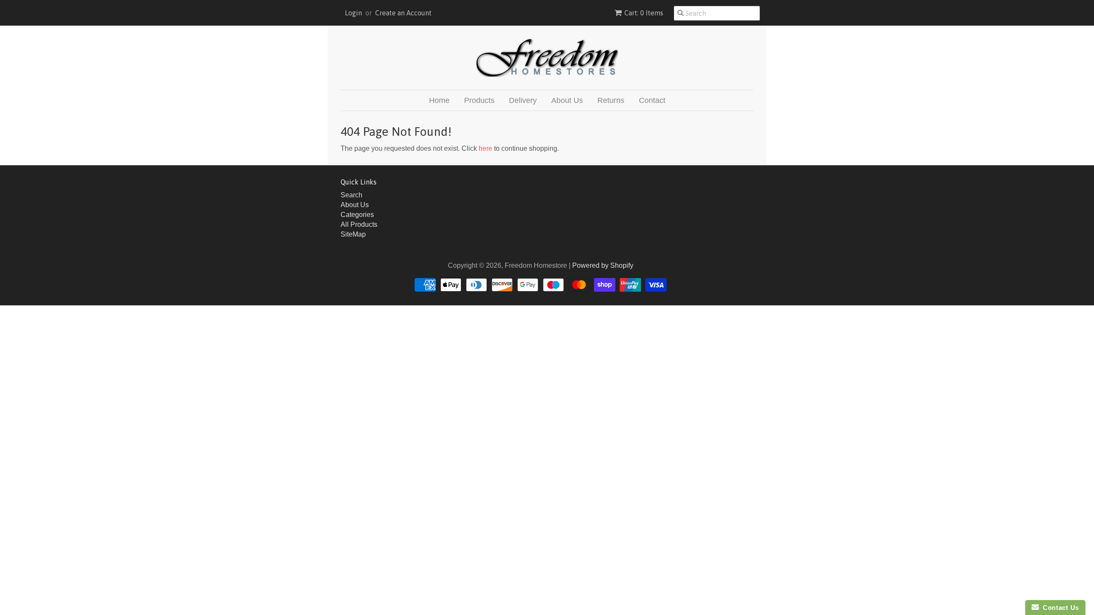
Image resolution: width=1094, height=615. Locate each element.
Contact (652, 100)
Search (351, 195)
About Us (567, 100)
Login (353, 13)
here (485, 148)
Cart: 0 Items (643, 13)
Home (439, 100)
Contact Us (1059, 607)
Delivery (523, 100)
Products (479, 100)
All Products (359, 224)
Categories (357, 214)
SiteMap (353, 234)
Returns (610, 100)
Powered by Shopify (602, 265)
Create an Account (403, 13)
